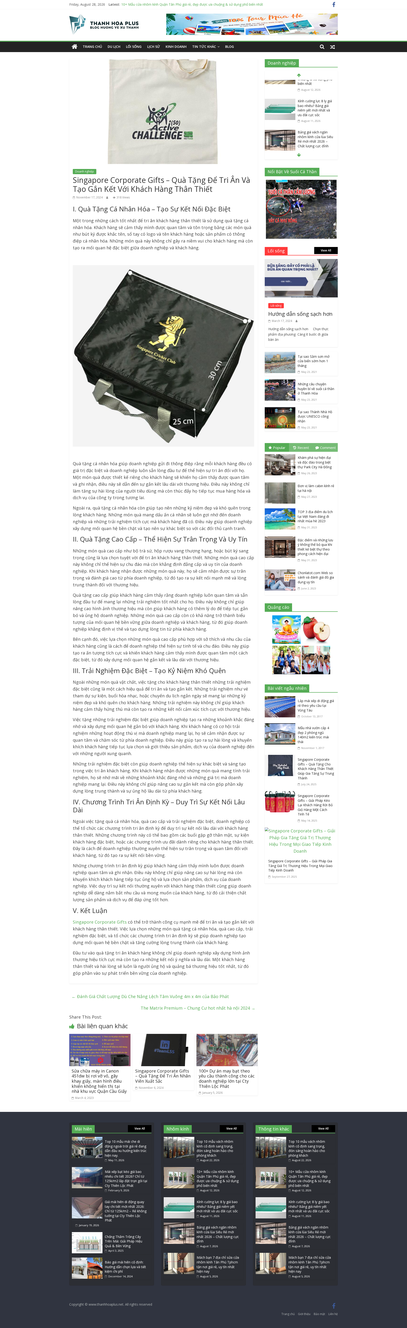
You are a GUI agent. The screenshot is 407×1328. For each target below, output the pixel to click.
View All (326, 250)
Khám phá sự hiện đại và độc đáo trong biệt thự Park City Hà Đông (315, 462)
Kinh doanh (176, 46)
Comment (328, 447)
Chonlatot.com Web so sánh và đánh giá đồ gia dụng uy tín (316, 577)
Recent (303, 447)
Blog (229, 46)
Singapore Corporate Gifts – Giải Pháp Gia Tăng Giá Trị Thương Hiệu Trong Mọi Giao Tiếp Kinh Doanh (300, 865)
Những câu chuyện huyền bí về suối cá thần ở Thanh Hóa (316, 388)
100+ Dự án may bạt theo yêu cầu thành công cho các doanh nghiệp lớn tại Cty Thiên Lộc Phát (227, 1078)
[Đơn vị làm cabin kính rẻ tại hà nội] (281, 483)
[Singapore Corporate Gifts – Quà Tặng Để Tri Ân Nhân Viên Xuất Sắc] (163, 1037)
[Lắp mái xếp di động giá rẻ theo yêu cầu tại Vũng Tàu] (281, 699)
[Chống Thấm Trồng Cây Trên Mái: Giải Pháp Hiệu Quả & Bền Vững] (87, 1234)
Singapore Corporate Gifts (100, 922)
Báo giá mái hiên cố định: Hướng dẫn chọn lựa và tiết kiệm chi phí (125, 1267)
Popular (279, 447)
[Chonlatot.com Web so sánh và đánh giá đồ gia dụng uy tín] (281, 570)
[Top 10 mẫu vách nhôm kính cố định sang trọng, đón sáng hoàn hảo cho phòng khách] (179, 1139)
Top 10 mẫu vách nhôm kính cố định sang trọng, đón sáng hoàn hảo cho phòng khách (215, 1148)
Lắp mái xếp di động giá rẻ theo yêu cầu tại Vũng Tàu (316, 705)
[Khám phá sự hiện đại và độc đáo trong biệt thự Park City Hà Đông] (281, 455)
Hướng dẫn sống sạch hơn (300, 313)
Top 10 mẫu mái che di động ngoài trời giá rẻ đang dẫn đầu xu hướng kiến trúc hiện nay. (126, 1148)
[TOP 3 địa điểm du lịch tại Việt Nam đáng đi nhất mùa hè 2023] (281, 509)
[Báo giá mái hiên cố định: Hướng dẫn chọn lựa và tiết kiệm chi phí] (87, 1260)
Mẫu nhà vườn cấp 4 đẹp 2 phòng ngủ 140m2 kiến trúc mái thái (313, 735)
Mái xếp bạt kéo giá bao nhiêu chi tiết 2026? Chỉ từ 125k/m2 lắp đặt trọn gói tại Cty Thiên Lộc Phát (126, 1178)
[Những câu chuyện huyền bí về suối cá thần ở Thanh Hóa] (280, 383)
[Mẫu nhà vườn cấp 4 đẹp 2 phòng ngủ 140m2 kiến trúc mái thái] (281, 726)
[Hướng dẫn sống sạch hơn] (301, 262)
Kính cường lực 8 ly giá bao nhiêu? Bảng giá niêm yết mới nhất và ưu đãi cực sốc (315, 90)
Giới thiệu (304, 1314)
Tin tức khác (204, 46)
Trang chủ (92, 46)
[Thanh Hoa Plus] (74, 47)
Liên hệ (333, 1314)
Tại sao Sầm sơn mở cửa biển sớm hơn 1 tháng (314, 361)
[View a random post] (332, 47)
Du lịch (114, 46)
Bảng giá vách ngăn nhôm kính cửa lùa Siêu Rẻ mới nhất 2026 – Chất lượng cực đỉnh (315, 121)
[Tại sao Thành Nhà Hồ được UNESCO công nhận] (280, 410)
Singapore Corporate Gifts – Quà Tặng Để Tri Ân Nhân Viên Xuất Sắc (163, 1076)
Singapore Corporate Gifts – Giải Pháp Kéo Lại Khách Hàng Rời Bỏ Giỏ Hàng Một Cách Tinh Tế (315, 805)
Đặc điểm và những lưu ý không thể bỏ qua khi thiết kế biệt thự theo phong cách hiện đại (315, 547)
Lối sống (134, 46)
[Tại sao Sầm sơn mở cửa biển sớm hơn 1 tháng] (280, 355)
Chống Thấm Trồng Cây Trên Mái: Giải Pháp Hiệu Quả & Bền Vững (123, 1241)
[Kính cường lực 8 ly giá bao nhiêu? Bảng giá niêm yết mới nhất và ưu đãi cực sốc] (280, 84)
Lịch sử (153, 46)
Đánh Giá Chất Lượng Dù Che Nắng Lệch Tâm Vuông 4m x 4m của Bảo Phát (150, 996)
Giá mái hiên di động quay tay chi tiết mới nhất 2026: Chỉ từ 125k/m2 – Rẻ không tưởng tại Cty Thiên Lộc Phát (126, 1211)
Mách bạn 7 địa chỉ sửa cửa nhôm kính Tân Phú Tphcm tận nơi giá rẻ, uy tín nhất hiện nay (218, 1264)
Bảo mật (319, 1314)
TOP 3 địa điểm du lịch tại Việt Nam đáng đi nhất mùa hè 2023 (315, 516)
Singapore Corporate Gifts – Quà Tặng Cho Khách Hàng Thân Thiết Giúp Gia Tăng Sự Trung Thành (316, 768)
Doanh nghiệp (84, 171)
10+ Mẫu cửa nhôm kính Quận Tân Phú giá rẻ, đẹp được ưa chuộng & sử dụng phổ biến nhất (192, 4)
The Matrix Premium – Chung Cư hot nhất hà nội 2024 (198, 1008)
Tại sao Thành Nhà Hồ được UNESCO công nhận (315, 416)
